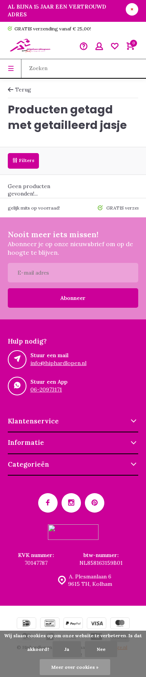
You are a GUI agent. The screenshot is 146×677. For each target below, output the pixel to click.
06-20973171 (46, 389)
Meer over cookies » (75, 667)
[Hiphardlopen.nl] (31, 47)
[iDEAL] (26, 624)
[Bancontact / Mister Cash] (50, 624)
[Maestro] (120, 624)
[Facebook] (48, 503)
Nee (101, 649)
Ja (66, 649)
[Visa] (96, 624)
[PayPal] (73, 624)
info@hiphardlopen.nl (58, 363)
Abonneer (73, 297)
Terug (23, 89)
